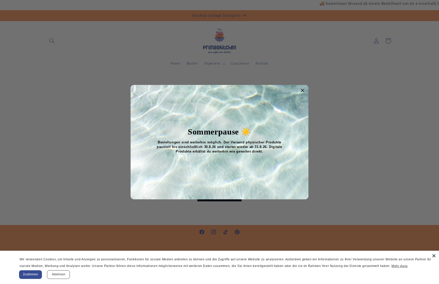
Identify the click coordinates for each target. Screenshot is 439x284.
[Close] (433, 255)
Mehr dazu (399, 266)
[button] (303, 91)
